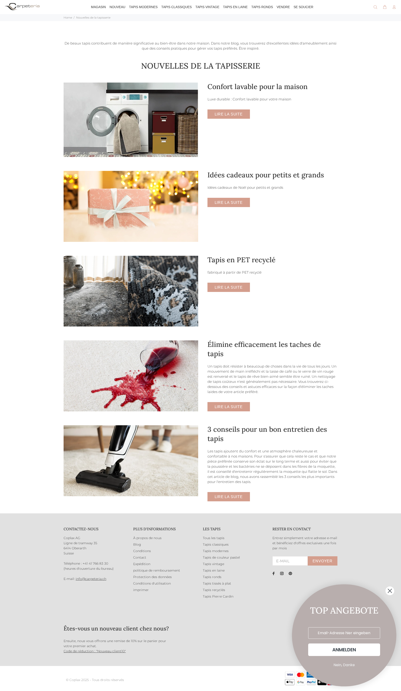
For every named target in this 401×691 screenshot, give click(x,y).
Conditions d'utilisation (152, 583)
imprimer (141, 590)
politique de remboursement (156, 570)
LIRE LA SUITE (229, 114)
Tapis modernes (216, 551)
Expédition (141, 564)
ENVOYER (323, 561)
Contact (139, 557)
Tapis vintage (213, 564)
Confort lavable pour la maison (257, 86)
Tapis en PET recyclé (241, 259)
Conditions (142, 551)
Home (68, 17)
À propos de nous (147, 538)
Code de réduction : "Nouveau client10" (95, 651)
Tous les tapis (213, 538)
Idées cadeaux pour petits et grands (265, 174)
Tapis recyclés (214, 590)
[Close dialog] (390, 590)
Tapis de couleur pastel (221, 557)
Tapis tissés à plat (217, 583)
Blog (137, 544)
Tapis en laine (214, 570)
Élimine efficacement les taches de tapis (264, 349)
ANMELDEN (344, 649)
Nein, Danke (344, 665)
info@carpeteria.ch (91, 579)
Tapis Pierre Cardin (218, 596)
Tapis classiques (216, 544)
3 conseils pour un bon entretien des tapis (267, 434)
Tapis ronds (212, 577)
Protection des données (152, 577)
